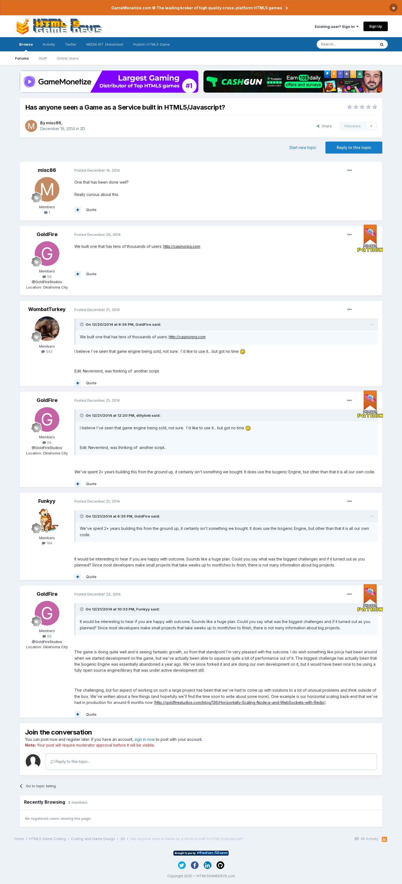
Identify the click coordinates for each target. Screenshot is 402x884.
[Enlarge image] (242, 351)
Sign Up (375, 26)
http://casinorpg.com (181, 246)
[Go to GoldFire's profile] (47, 253)
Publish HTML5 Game (151, 44)
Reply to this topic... (72, 761)
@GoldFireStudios (47, 282)
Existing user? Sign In (335, 26)
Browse (26, 44)
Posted (97, 170)
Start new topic (302, 147)
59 (48, 276)
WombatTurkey (47, 309)
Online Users (67, 58)
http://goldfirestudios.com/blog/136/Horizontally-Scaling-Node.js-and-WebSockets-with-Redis (239, 702)
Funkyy (47, 501)
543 (49, 351)
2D (82, 128)
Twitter (71, 44)
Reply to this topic (354, 147)
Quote (91, 209)
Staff (43, 58)
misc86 (53, 123)
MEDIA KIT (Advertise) (104, 44)
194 (48, 543)
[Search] (382, 44)
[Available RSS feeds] (384, 839)
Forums (22, 58)
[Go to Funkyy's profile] (47, 520)
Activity (49, 44)
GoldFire (47, 234)
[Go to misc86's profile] (31, 126)
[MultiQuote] (77, 210)
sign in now (145, 739)
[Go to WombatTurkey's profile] (47, 328)
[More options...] (349, 170)
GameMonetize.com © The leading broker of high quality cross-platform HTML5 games (196, 7)
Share (325, 126)
